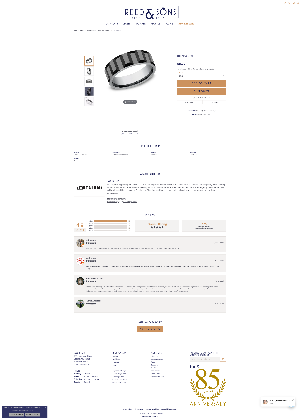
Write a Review (150, 329)
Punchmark (154, 416)
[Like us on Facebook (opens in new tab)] (191, 366)
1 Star (91, 230)
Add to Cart (201, 83)
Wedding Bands (91, 30)
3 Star (91, 226)
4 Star (91, 223)
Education (154, 365)
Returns (214, 102)
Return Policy (127, 409)
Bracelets (115, 362)
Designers (141, 23)
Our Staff (154, 368)
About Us (155, 23)
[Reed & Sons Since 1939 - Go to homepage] (150, 10)
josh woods (91, 240)
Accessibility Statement (169, 409)
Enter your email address (201, 355)
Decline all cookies (17, 414)
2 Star (91, 228)
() (129, 221)
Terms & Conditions (152, 409)
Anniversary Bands (119, 374)
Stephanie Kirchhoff (95, 278)
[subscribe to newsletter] (223, 359)
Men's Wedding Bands (104, 30)
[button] (285, 3)
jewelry (82, 30)
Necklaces (116, 359)
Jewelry (127, 23)
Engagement (112, 23)
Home (75, 30)
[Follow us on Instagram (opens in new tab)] (194, 366)
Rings (114, 365)
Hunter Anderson (93, 301)
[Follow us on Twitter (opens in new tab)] (197, 366)
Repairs (153, 362)
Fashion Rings (113, 202)
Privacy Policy (139, 409)
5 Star (91, 221)
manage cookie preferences (22, 410)
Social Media (155, 374)
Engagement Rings (119, 371)
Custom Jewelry (157, 359)
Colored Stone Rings (119, 379)
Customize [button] (201, 91)
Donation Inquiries (157, 377)
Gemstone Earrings (119, 382)
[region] (130, 81)
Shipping (189, 102)
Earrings (115, 356)
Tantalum (154, 154)
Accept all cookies (32, 414)
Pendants (115, 368)
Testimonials (155, 371)
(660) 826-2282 (186, 23)
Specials (169, 23)
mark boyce (91, 258)
